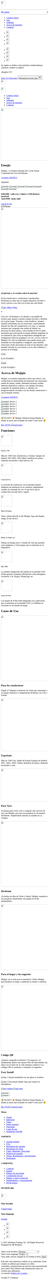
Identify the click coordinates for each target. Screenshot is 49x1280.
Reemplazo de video (14, 1149)
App (8, 20)
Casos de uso (11, 1129)
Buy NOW (6, 425)
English (4, 1219)
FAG (8, 1144)
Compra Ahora (12, 18)
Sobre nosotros (12, 1124)
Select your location (9, 1251)
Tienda (9, 1117)
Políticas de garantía (14, 1153)
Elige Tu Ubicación (9, 78)
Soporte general (12, 1142)
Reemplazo (11, 1158)
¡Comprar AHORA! (9, 397)
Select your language (9, 1254)
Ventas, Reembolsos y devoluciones (21, 1156)
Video (8, 1122)
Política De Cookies (19, 1273)
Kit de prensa (11, 1183)
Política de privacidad (15, 1173)
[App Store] (1, 1193)
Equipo (9, 1171)
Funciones (10, 1127)
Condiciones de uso (14, 1176)
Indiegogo (10, 1120)
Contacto (10, 27)
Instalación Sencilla (14, 1131)
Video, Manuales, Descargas (18, 1151)
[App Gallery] (2, 1193)
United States (6, 1209)
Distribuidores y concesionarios (19, 1180)
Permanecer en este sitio (28, 78)
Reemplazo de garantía (15, 1146)
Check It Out (6, 204)
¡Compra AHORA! (9, 178)
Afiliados (10, 22)
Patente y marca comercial (17, 1178)
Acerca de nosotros (14, 25)
